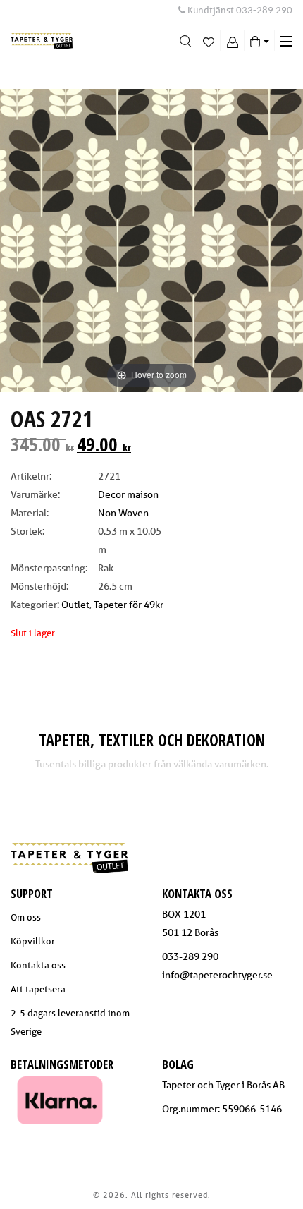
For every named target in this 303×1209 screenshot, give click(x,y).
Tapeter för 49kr (128, 604)
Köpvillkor (33, 941)
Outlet (75, 604)
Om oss (26, 917)
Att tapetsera (38, 989)
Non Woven (123, 512)
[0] (209, 40)
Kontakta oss (38, 965)
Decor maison (128, 494)
